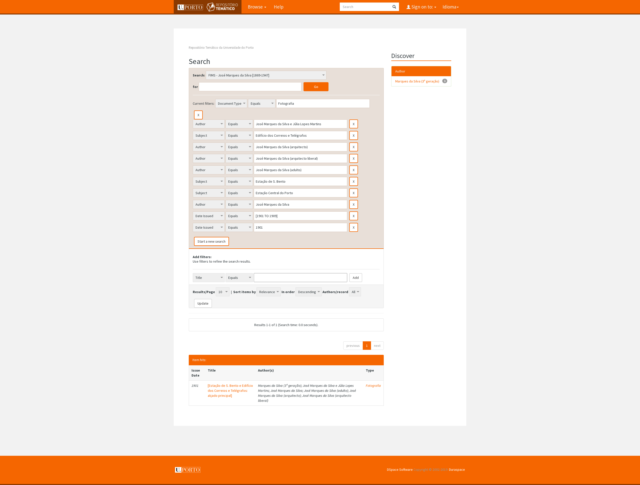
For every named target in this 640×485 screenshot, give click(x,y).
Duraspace (457, 469)
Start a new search (212, 241)
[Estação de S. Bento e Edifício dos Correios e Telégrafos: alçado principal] (230, 390)
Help (279, 7)
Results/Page (204, 292)
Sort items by (244, 292)
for (195, 86)
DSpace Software (400, 469)
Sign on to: (422, 7)
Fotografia (373, 385)
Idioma (449, 7)
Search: (199, 75)
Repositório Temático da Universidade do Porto (221, 47)
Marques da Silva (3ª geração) (417, 81)
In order (288, 292)
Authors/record (335, 292)
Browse (256, 7)
